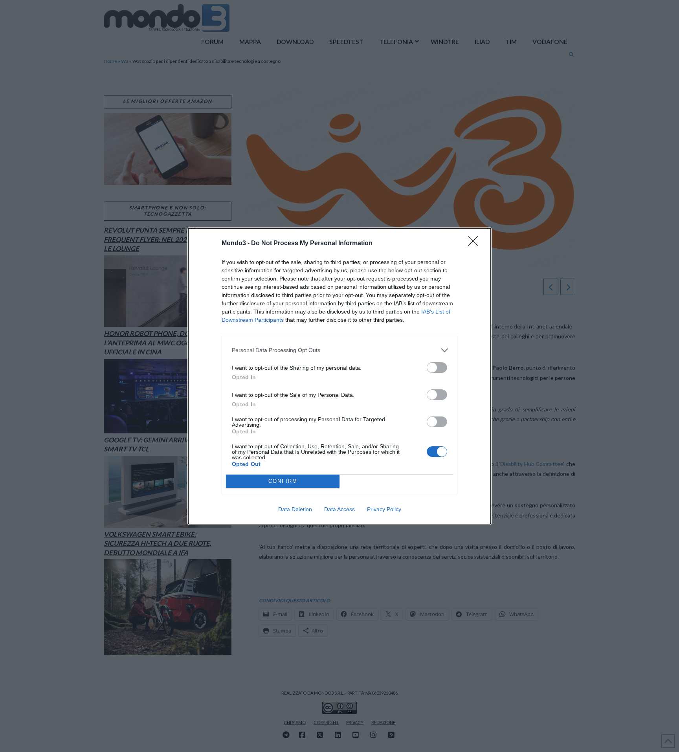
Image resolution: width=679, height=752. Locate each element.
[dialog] (339, 376)
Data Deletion (295, 509)
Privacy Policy (384, 509)
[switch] (437, 367)
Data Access (339, 509)
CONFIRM (282, 481)
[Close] (475, 243)
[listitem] (339, 350)
